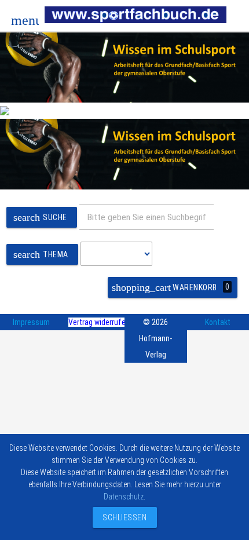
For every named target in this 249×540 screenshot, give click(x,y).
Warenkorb (171, 287)
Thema (40, 254)
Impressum (31, 322)
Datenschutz (124, 496)
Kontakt (217, 322)
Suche (40, 217)
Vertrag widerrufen (99, 322)
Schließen (122, 517)
